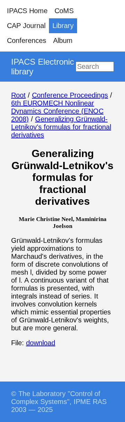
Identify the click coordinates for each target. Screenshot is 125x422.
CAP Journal (26, 25)
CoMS (64, 11)
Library (63, 25)
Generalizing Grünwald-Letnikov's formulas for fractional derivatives (61, 127)
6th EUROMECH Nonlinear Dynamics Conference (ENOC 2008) (57, 111)
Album (63, 40)
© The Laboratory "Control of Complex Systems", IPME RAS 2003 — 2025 (59, 401)
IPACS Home (27, 11)
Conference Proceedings (70, 95)
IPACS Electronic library (42, 66)
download (40, 343)
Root (18, 95)
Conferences (26, 40)
